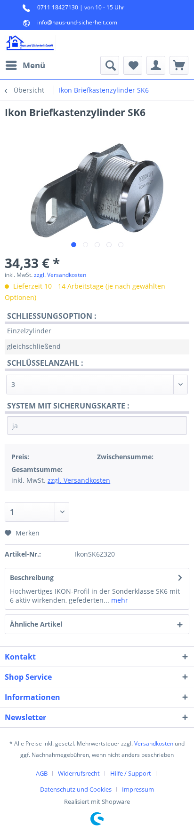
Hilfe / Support (130, 773)
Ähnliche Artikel (36, 624)
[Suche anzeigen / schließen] (109, 65)
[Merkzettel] (132, 65)
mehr (118, 600)
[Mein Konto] (155, 65)
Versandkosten (153, 743)
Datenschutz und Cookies (76, 789)
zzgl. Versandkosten (60, 275)
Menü (34, 65)
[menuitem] (25, 65)
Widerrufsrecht (79, 773)
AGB (42, 773)
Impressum (138, 789)
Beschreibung (32, 577)
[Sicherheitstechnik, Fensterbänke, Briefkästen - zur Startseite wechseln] (30, 43)
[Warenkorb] (179, 65)
